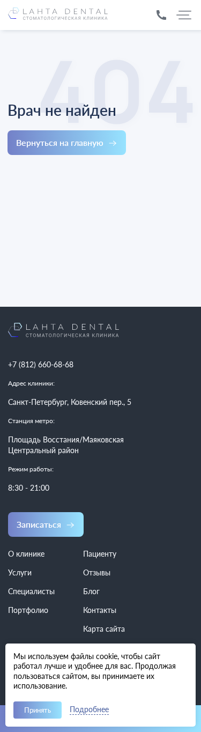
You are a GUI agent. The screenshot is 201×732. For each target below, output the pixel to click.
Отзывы (96, 572)
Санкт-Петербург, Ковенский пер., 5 (69, 401)
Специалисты (31, 591)
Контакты (99, 610)
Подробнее (89, 710)
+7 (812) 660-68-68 (40, 364)
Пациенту (99, 553)
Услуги (20, 572)
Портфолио (28, 610)
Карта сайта (104, 628)
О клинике (26, 553)
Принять (37, 710)
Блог (91, 591)
